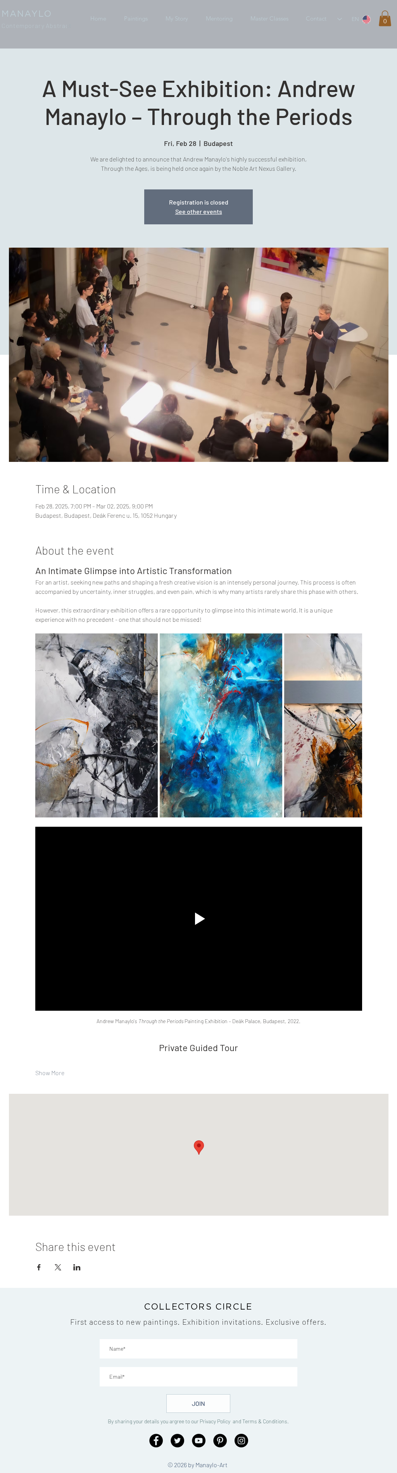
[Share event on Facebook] (39, 1267)
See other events (198, 211)
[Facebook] (156, 1440)
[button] (136, 18)
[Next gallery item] (353, 725)
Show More (49, 1072)
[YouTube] (198, 1440)
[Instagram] (241, 1440)
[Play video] (198, 919)
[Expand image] (96, 725)
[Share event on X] (58, 1267)
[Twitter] (177, 1440)
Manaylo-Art (211, 1464)
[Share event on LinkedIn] (77, 1267)
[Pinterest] (220, 1440)
